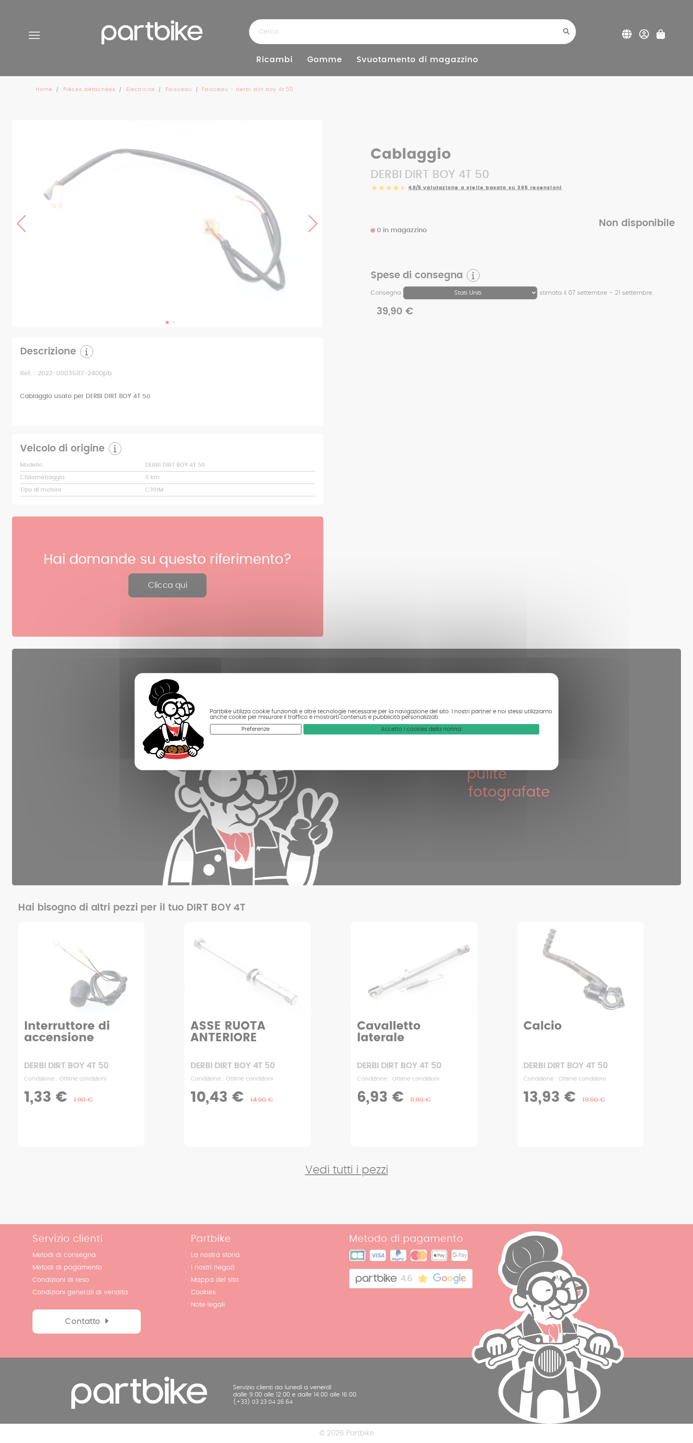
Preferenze (255, 729)
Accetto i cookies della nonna (421, 729)
